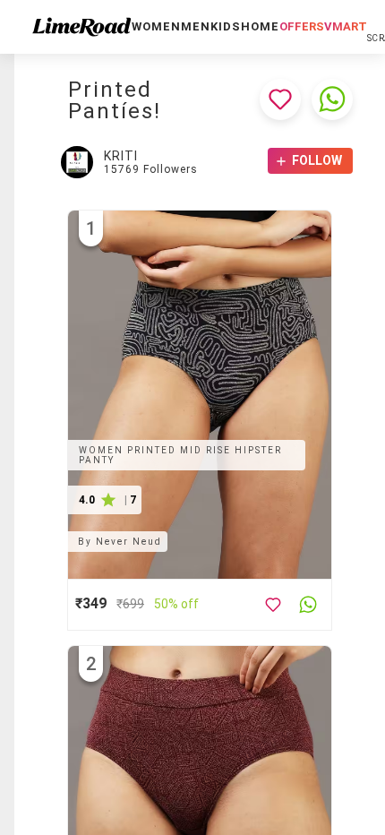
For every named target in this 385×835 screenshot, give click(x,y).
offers (301, 26)
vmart (345, 26)
